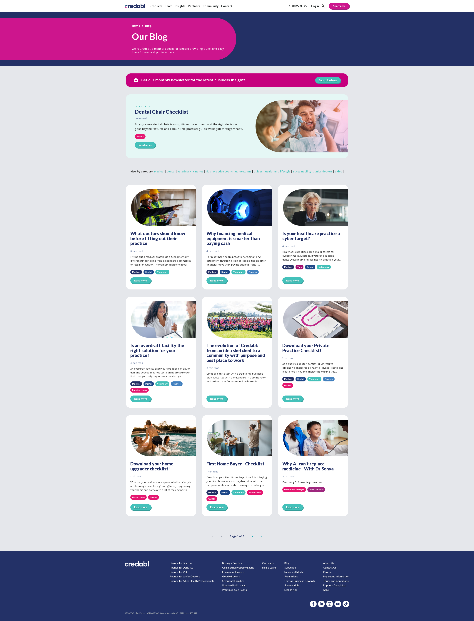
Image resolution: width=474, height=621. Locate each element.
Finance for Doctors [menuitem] (181, 563)
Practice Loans (223, 171)
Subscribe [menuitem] (290, 567)
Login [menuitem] (315, 6)
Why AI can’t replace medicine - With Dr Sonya (308, 466)
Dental (170, 171)
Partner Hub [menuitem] (291, 585)
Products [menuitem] (156, 6)
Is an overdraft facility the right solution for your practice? (157, 350)
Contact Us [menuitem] (329, 567)
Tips (208, 171)
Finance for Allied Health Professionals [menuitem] (192, 580)
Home (136, 25)
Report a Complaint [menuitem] (334, 585)
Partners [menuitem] (194, 6)
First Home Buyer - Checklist (235, 463)
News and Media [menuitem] (293, 572)
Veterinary (184, 171)
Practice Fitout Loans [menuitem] (234, 589)
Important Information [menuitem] (336, 576)
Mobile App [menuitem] (291, 589)
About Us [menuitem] (328, 563)
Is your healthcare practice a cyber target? (311, 236)
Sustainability (302, 171)
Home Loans (243, 171)
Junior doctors (323, 171)
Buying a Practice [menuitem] (232, 563)
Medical (159, 171)
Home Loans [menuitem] (269, 567)
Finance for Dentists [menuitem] (181, 567)
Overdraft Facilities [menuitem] (233, 580)
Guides (258, 171)
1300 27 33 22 (298, 6)
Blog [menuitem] (287, 563)
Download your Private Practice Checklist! (305, 348)
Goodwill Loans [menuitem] (231, 576)
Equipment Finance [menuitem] (233, 572)
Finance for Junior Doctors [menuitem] (185, 576)
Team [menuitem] (168, 6)
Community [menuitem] (211, 6)
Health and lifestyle (278, 171)
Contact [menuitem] (226, 6)
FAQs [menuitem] (326, 589)
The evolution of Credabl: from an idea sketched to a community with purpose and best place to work (235, 353)
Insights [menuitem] (180, 6)
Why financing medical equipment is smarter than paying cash (233, 238)
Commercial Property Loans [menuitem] (238, 567)
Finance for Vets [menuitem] (179, 572)
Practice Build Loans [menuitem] (234, 585)
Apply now (339, 5)
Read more (145, 144)
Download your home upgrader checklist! (151, 466)
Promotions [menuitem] (291, 576)
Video (338, 171)
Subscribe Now (328, 80)
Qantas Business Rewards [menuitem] (299, 580)
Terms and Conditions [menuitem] (336, 580)
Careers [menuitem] (327, 572)
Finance (198, 171)
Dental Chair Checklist (161, 111)
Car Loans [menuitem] (268, 563)
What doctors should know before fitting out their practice (157, 238)
